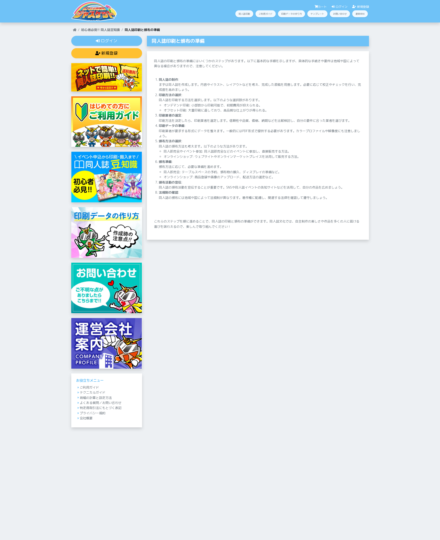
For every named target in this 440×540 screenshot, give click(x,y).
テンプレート (317, 13)
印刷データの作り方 (291, 13)
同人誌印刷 (244, 13)
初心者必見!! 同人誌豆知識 (100, 30)
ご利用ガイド (265, 13)
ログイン (341, 7)
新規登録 (362, 7)
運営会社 (360, 13)
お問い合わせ (340, 13)
